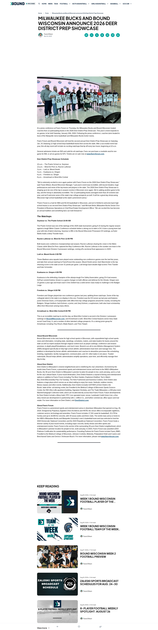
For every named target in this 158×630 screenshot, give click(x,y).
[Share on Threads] (102, 35)
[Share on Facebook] (92, 35)
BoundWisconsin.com (55, 319)
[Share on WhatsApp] (118, 35)
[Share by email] (86, 35)
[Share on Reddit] (113, 35)
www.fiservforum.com (95, 154)
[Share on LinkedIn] (107, 35)
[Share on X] (97, 35)
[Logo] (23, 3)
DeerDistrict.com (82, 400)
